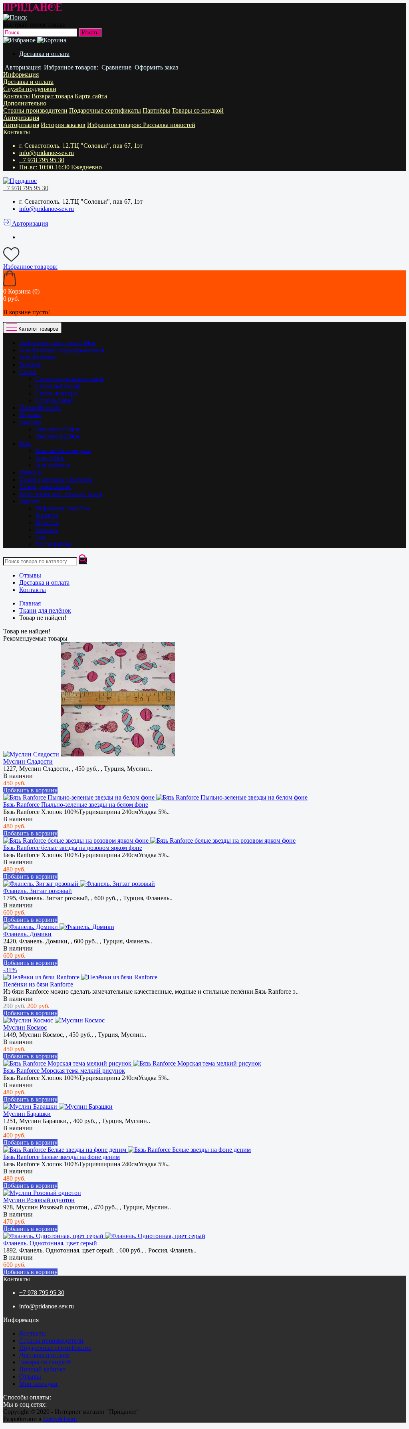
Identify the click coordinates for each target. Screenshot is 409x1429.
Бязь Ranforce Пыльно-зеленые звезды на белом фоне (75, 804)
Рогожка (46, 529)
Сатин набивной (58, 386)
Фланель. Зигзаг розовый (37, 890)
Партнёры (156, 110)
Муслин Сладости (28, 761)
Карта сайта (91, 96)
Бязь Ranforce (37, 357)
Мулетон (47, 522)
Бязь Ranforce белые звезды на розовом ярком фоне (72, 847)
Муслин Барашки (27, 1113)
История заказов (63, 124)
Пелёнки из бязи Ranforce (38, 984)
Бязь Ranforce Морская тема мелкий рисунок (64, 1070)
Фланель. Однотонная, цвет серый (50, 1243)
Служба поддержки (29, 88)
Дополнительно (24, 103)
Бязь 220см (50, 458)
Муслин (30, 414)
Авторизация (21, 117)
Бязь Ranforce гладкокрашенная (61, 350)
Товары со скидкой (198, 110)
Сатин (27, 371)
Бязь (25, 443)
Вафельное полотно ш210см (57, 342)
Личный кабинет (42, 1369)
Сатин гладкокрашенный (69, 378)
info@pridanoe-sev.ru (46, 152)
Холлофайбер (53, 544)
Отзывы (30, 575)
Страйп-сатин (54, 400)
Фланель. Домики (27, 934)
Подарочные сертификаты (105, 110)
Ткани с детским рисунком (56, 479)
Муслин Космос (25, 1027)
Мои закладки (38, 1383)
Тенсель (30, 364)
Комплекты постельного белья (60, 493)
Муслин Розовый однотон (39, 1200)
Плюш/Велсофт (40, 407)
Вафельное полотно (62, 508)
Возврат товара (52, 96)
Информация (21, 74)
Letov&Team (60, 1418)
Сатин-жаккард (56, 393)
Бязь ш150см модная (63, 450)
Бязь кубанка (52, 465)
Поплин (30, 422)
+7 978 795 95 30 (41, 160)
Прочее (29, 501)
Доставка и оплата (44, 53)
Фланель (46, 515)
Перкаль (30, 472)
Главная (30, 603)
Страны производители (35, 110)
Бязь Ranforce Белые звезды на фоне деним (61, 1156)
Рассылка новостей (169, 124)
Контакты (16, 96)
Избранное (115, 124)
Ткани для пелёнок (45, 486)
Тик (40, 537)
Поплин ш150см (57, 429)
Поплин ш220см (57, 436)
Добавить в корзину (30, 790)
